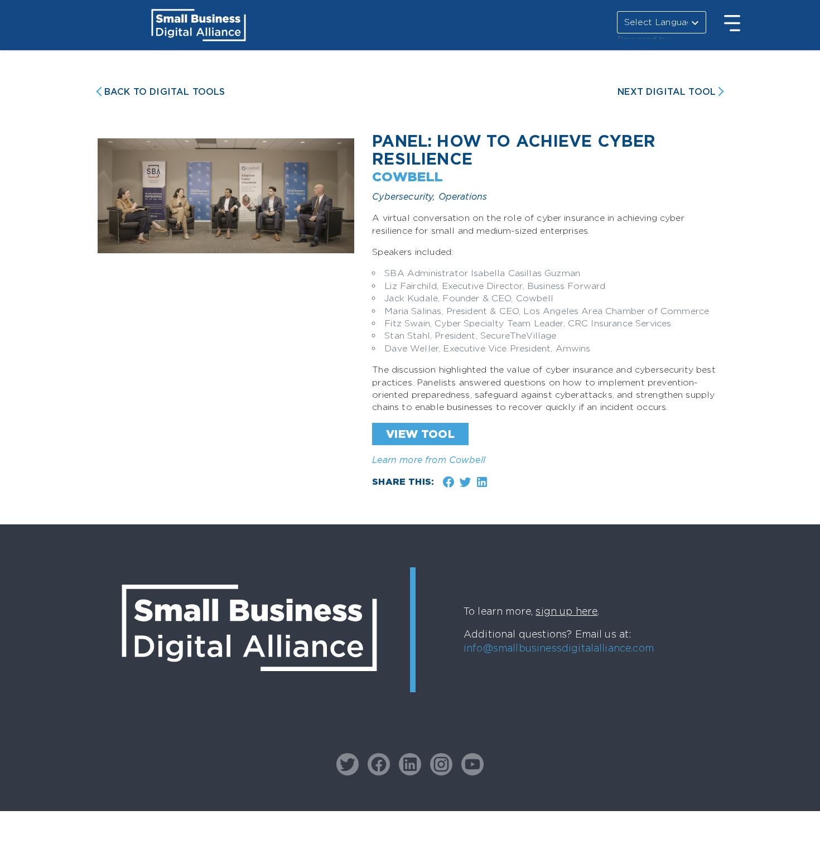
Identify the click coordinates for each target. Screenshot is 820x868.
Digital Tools (164, 91)
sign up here (566, 611)
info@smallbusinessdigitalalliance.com (559, 648)
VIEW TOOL (420, 434)
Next (667, 91)
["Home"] (249, 692)
